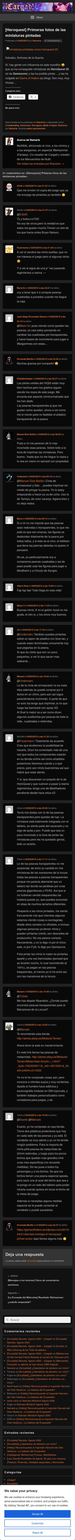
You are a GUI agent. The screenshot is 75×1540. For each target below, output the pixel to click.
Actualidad (12, 1483)
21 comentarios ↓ (53, 40)
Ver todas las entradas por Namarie (40, 164)
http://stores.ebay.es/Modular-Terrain (39, 1038)
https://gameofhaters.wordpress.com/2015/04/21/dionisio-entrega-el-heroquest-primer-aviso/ (43, 1234)
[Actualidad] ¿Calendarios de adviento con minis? (44, 1368)
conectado (32, 1260)
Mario (19, 518)
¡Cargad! (11, 1479)
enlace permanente (35, 128)
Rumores (41, 122)
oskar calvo (13, 1400)
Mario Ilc (21, 287)
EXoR (19, 185)
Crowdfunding (12, 125)
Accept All (37, 1514)
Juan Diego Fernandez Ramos (32, 316)
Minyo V (21, 605)
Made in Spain (50, 125)
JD (18, 629)
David (23, 1119)
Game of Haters (29, 78)
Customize (37, 1523)
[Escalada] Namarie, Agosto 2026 (24, 1440)
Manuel (20, 676)
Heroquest (37, 125)
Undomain (22, 476)
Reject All (37, 1532)
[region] (37, 1512)
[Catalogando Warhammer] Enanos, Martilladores (31, 1454)
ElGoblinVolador (25, 378)
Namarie (37, 40)
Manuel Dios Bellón (26, 434)
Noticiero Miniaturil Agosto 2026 (38, 1400)
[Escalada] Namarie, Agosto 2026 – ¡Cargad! (29, 1338)
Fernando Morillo (25, 358)
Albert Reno (23, 585)
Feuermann (22, 247)
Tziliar (23, 996)
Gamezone (25, 125)
